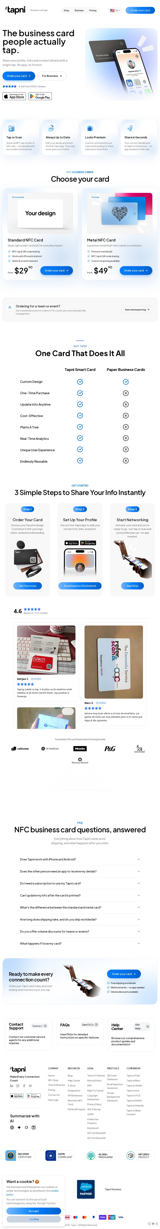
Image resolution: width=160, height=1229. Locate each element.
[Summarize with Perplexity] (34, 1127)
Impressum (93, 1128)
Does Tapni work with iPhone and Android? (48, 859)
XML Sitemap (94, 1109)
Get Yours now (27, 585)
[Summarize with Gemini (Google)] (19, 1127)
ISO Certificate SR (96, 1138)
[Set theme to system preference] (149, 1224)
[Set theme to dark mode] (157, 1224)
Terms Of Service (96, 1075)
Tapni (74, 1225)
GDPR (90, 1114)
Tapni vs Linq (133, 1090)
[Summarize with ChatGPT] (12, 1127)
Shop (66, 10)
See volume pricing (135, 309)
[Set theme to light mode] (153, 1224)
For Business (50, 75)
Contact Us (54, 1094)
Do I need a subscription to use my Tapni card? (50, 883)
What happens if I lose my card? (41, 943)
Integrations (74, 1090)
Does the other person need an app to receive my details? (58, 871)
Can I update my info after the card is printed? (50, 895)
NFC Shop (53, 1080)
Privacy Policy (94, 1104)
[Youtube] (30, 1085)
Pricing (92, 10)
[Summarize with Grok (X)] (26, 1127)
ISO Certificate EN (96, 1133)
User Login (53, 1099)
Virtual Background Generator (113, 1097)
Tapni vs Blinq (133, 1080)
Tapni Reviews (113, 1189)
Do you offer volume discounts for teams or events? (54, 931)
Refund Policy (94, 1080)
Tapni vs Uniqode (135, 1105)
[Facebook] (24, 1085)
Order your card (140, 10)
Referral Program (76, 1109)
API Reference (75, 1095)
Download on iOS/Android (80, 585)
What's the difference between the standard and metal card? (60, 907)
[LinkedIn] (11, 1085)
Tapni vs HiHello (134, 1085)
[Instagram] (17, 1085)
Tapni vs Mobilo (134, 1100)
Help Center (74, 1080)
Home (51, 1075)
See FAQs (132, 585)
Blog (70, 1075)
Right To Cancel (95, 1090)
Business (79, 10)
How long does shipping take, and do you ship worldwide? (58, 919)
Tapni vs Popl (133, 1075)
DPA (89, 1085)
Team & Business (56, 1084)
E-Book (72, 1085)
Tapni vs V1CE (133, 1095)
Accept (34, 1211)
